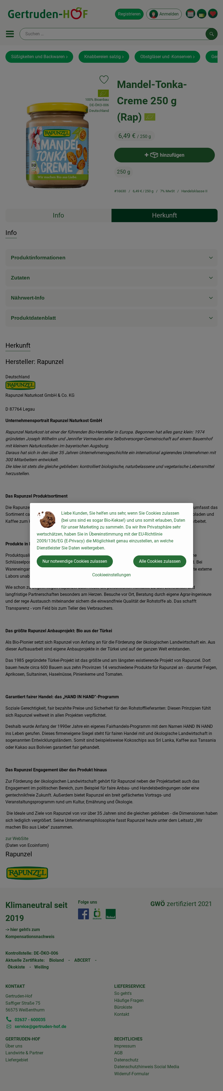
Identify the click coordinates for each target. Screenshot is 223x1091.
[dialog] (111, 545)
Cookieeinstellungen (111, 574)
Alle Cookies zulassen (160, 561)
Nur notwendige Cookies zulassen (74, 561)
